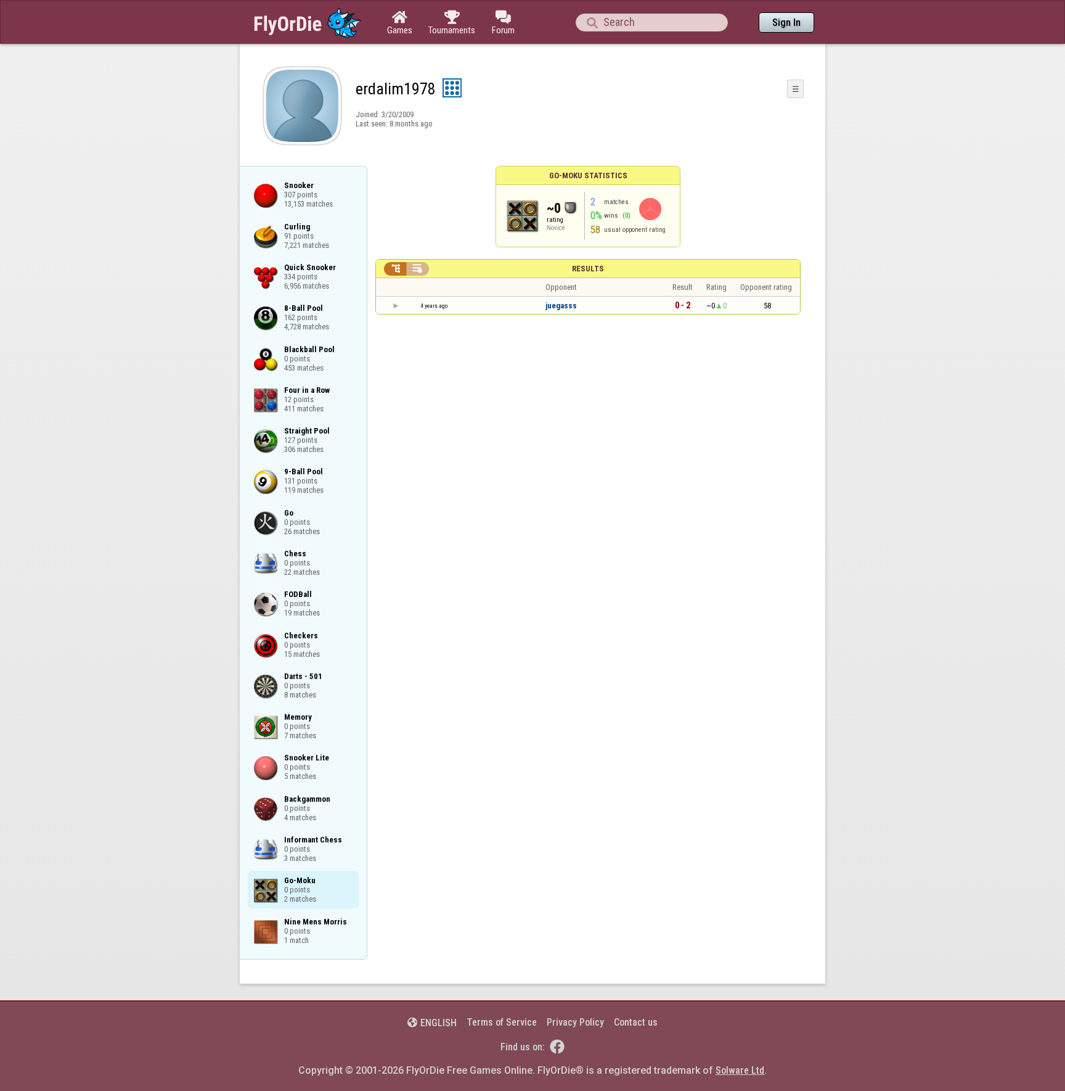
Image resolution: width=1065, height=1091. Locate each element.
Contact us (636, 1022)
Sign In (786, 22)
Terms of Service (502, 1022)
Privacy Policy (575, 1022)
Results (588, 268)
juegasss (561, 305)
